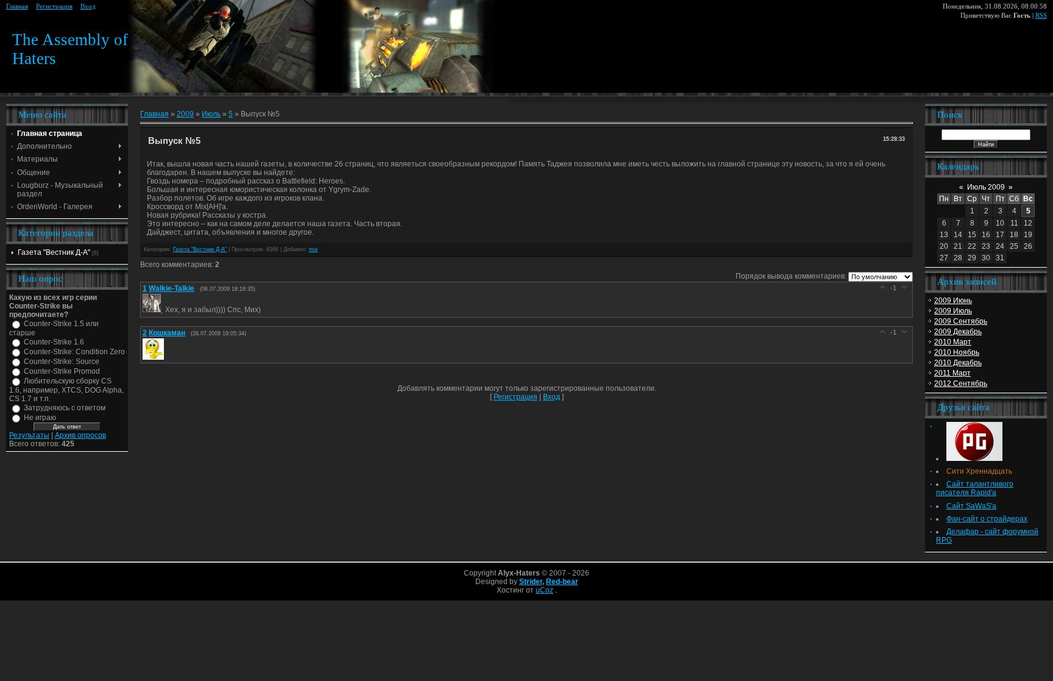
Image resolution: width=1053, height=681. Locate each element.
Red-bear (562, 581)
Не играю (40, 417)
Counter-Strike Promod (62, 371)
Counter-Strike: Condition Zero (74, 352)
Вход (88, 6)
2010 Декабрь (958, 362)
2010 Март (952, 342)
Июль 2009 (986, 187)
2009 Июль (953, 311)
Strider (530, 581)
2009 (185, 114)
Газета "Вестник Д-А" (54, 252)
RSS (1041, 15)
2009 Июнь (953, 300)
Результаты (29, 435)
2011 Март (952, 373)
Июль (211, 114)
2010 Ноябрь (956, 352)
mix (313, 249)
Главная (17, 6)
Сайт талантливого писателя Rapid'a (974, 488)
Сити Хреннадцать (979, 471)
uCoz (544, 590)
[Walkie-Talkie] (154, 309)
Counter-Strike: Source (61, 361)
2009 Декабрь (958, 331)
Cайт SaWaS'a (971, 506)
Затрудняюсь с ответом (64, 408)
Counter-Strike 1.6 (54, 342)
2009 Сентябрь (960, 321)
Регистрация (54, 6)
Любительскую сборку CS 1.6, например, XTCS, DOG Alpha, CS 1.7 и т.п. (66, 390)
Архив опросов (80, 435)
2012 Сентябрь (960, 383)
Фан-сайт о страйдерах (986, 519)
